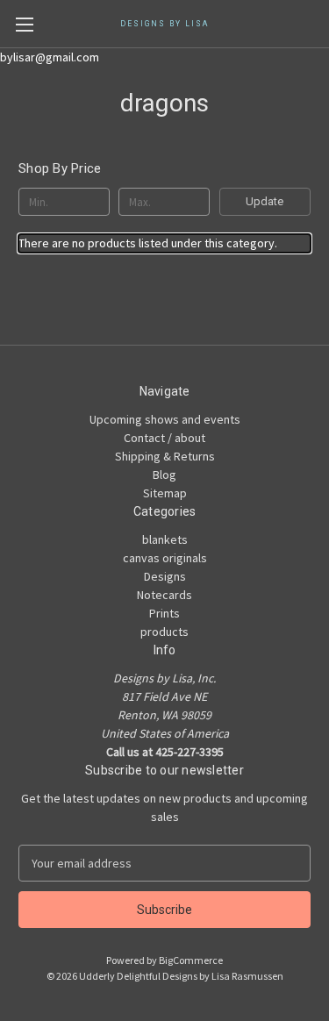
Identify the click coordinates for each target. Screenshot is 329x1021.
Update (264, 201)
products (164, 631)
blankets (165, 539)
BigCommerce (191, 960)
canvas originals (165, 558)
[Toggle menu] (24, 24)
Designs (165, 576)
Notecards (164, 595)
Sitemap (165, 493)
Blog (164, 474)
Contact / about (164, 438)
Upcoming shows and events (164, 419)
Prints (164, 613)
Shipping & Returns (165, 456)
